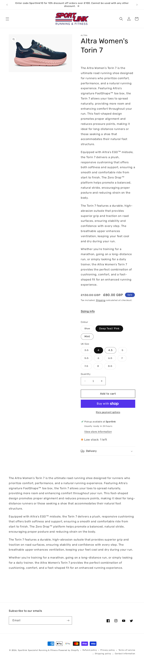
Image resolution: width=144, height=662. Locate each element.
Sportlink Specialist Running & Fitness (38, 650)
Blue (89, 329)
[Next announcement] (137, 5)
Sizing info (88, 311)
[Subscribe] (68, 620)
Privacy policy (107, 650)
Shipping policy (103, 653)
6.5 (112, 358)
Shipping (100, 300)
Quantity (85, 374)
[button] (7, 19)
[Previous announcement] (7, 5)
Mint (87, 336)
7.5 (88, 366)
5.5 (88, 358)
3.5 (88, 351)
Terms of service (127, 650)
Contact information (125, 653)
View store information (98, 431)
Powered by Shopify (68, 650)
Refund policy (90, 650)
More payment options (108, 412)
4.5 (110, 350)
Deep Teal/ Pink (109, 328)
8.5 (112, 366)
